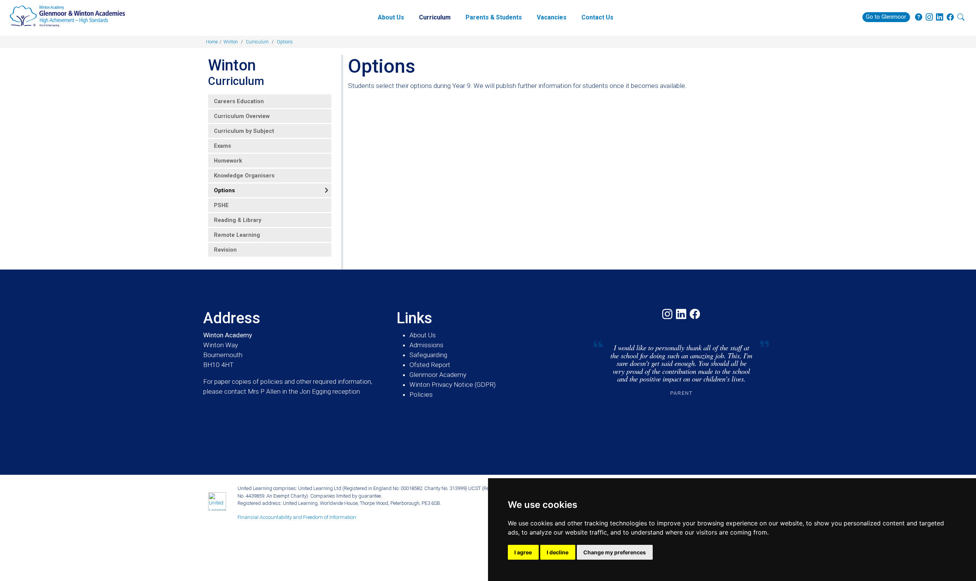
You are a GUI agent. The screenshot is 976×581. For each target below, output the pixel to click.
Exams (222, 145)
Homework (228, 160)
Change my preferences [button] (614, 552)
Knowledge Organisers (244, 175)
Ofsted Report (429, 365)
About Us (391, 17)
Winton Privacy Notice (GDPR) (452, 384)
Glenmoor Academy (437, 374)
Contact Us (597, 17)
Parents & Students (494, 17)
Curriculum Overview (242, 116)
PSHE (221, 205)
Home (212, 42)
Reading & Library (237, 220)
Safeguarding (428, 355)
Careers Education (239, 101)
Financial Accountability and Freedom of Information (297, 517)
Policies (421, 394)
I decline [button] (557, 552)
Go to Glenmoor (886, 16)
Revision (225, 249)
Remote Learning (237, 234)
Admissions (426, 345)
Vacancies (552, 17)
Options (224, 190)
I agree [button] (523, 552)
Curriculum (435, 17)
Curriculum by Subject (244, 131)
